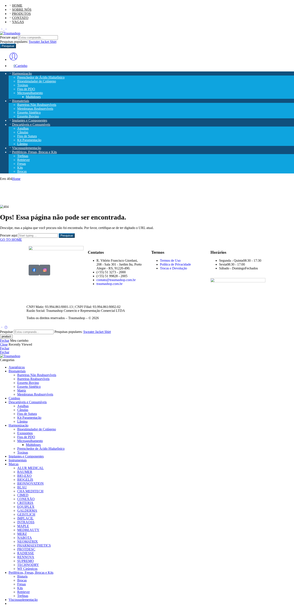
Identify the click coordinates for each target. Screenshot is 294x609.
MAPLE (23, 526)
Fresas (21, 163)
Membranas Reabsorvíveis (35, 108)
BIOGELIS (25, 479)
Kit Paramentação (29, 140)
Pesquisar (8, 46)
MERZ (22, 534)
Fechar (4, 340)
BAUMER (24, 472)
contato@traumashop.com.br (116, 280)
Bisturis (22, 576)
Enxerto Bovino (28, 116)
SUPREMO (25, 561)
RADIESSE (25, 553)
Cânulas (22, 132)
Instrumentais (18, 460)
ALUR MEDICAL (30, 468)
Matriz (21, 390)
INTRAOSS (25, 522)
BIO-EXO (24, 476)
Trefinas (22, 156)
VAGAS (18, 22)
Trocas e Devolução (173, 268)
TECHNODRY (28, 565)
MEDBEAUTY (28, 530)
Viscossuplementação (26, 148)
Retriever (23, 160)
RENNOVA (25, 557)
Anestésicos (17, 367)
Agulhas (23, 128)
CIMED (22, 495)
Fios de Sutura (27, 136)
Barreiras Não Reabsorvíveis (36, 105)
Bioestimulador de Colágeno (36, 81)
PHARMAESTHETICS (34, 545)
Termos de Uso (170, 260)
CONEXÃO (26, 499)
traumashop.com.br (109, 284)
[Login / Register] (13, 59)
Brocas (22, 171)
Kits (20, 167)
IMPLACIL (25, 518)
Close (4, 344)
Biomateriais (20, 101)
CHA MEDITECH (30, 491)
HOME (17, 5)
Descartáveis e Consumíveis (31, 124)
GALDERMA (27, 510)
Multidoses (33, 97)
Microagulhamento (30, 93)
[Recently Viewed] (6, 327)
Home (16, 179)
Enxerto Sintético (29, 112)
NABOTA (24, 537)
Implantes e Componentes (29, 120)
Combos (14, 398)
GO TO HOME (11, 239)
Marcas (14, 464)
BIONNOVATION (30, 483)
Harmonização (22, 73)
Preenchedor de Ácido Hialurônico (41, 77)
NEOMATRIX (27, 541)
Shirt (53, 41)
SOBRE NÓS (21, 9)
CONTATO (20, 18)
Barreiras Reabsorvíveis (33, 379)
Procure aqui (9, 37)
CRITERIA (25, 503)
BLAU (22, 487)
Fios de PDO (26, 89)
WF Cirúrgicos (27, 568)
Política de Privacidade (175, 264)
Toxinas (22, 85)
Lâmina (22, 144)
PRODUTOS (21, 13)
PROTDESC (26, 549)
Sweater (35, 41)
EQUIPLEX (25, 507)
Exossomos (25, 433)
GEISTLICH (26, 514)
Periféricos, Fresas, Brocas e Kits (34, 152)
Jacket (45, 41)
